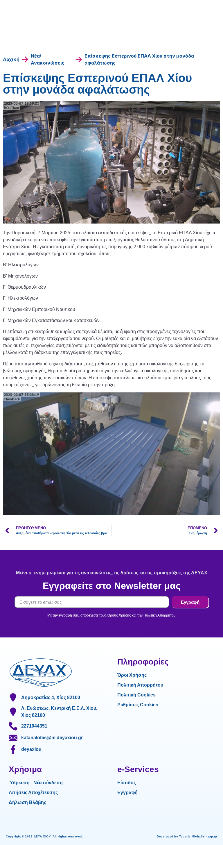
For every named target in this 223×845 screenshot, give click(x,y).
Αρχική (11, 59)
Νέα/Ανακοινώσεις (47, 59)
